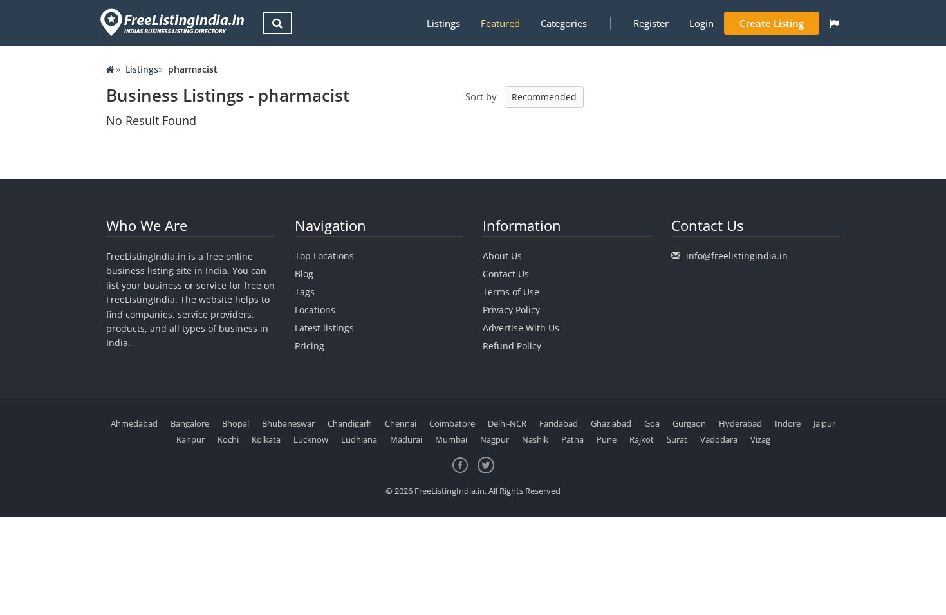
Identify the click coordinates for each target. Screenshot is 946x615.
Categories (564, 23)
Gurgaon (689, 423)
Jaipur (824, 423)
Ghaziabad (611, 423)
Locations (315, 310)
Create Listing (771, 23)
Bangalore (190, 423)
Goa (652, 423)
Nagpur (494, 439)
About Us (502, 256)
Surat (677, 439)
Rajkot (641, 439)
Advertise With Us (521, 328)
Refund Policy (512, 346)
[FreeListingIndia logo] (173, 22)
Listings (443, 23)
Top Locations (324, 256)
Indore (788, 423)
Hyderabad (740, 423)
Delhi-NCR (507, 423)
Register (651, 23)
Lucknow (310, 439)
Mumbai (451, 439)
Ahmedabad (134, 423)
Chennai (400, 423)
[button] (834, 23)
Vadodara (718, 439)
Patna (572, 439)
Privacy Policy (511, 310)
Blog (304, 274)
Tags (305, 292)
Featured (500, 23)
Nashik (535, 439)
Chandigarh (350, 423)
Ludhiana (359, 439)
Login (701, 23)
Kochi (228, 439)
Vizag (760, 439)
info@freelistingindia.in (737, 256)
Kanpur (190, 439)
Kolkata (266, 439)
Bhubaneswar (288, 423)
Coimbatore (452, 423)
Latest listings (324, 328)
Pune (607, 439)
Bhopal (235, 423)
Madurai (406, 439)
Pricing (309, 346)
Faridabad (558, 423)
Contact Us (506, 274)
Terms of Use (511, 292)
